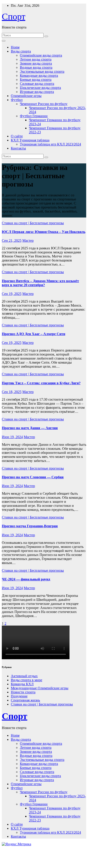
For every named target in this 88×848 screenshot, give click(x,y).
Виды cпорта (21, 51)
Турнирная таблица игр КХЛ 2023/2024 (50, 144)
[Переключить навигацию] (3, 41)
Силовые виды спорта (37, 84)
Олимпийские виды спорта (41, 55)
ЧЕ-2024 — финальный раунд (26, 579)
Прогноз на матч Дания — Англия (30, 428)
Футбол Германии (34, 116)
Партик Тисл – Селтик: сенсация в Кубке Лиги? (41, 383)
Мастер (28, 240)
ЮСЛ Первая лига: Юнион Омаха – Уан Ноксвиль (43, 232)
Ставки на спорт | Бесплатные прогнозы (33, 223)
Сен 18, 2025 (11, 392)
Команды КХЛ (22, 684)
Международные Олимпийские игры (39, 688)
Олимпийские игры (26, 96)
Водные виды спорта (36, 67)
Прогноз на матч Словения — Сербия (33, 477)
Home (15, 47)
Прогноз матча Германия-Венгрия (30, 526)
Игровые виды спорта (37, 92)
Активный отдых (24, 676)
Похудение (19, 696)
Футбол (17, 100)
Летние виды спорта (35, 59)
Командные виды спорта (39, 75)
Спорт (13, 16)
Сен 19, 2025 (11, 294)
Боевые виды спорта (35, 79)
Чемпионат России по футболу (43, 104)
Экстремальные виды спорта (42, 71)
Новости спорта (23, 692)
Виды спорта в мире (26, 680)
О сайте (17, 136)
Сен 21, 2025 (11, 240)
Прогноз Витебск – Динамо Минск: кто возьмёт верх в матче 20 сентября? (40, 283)
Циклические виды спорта (40, 88)
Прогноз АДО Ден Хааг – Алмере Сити (33, 334)
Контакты (18, 148)
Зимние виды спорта (36, 63)
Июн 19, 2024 (12, 437)
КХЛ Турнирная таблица (30, 140)
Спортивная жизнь (25, 700)
